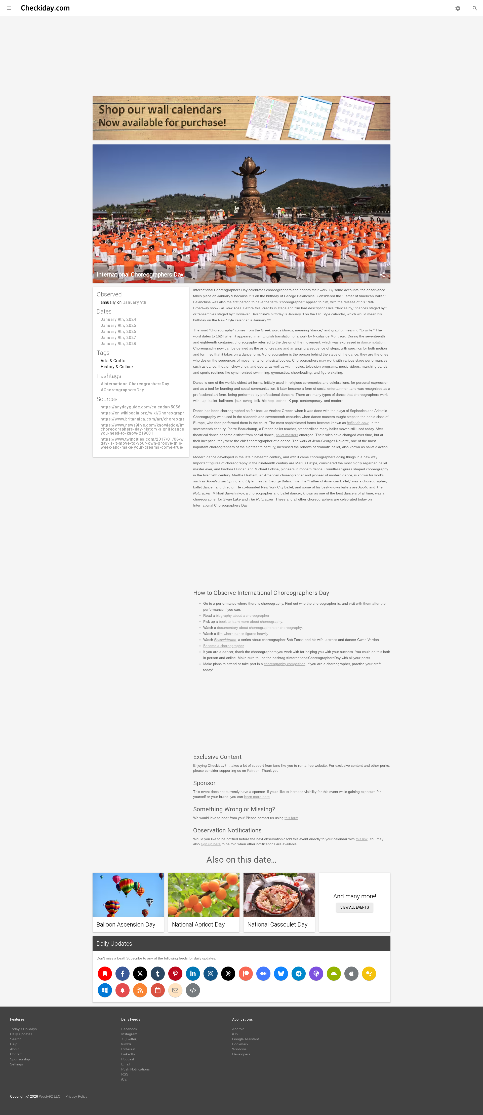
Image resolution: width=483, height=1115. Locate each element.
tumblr (126, 1044)
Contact (16, 1054)
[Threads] (228, 974)
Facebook (129, 1029)
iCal (124, 1079)
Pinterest (128, 1049)
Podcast (127, 1059)
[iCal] (158, 990)
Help (13, 1044)
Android (238, 1029)
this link (362, 839)
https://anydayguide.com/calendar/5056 (140, 407)
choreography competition (284, 664)
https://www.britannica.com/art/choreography (146, 419)
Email (125, 1064)
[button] (9, 8)
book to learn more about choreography (250, 622)
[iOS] (351, 974)
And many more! (354, 896)
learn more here (257, 797)
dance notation (373, 342)
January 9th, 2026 (118, 331)
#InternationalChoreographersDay (135, 383)
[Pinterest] (175, 974)
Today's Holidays (23, 1029)
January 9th (134, 302)
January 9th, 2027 (118, 337)
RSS (124, 1074)
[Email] (175, 990)
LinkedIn (128, 1054)
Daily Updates (114, 943)
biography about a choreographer (242, 615)
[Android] (334, 974)
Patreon (253, 770)
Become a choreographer (223, 646)
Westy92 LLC (49, 1096)
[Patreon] (246, 974)
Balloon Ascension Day (126, 924)
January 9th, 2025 (118, 325)
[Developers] (193, 990)
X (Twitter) (129, 1039)
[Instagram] (211, 974)
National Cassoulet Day (277, 924)
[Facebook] (122, 974)
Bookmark (240, 1044)
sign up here (211, 844)
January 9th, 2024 (118, 319)
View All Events (354, 907)
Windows (239, 1049)
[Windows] (105, 990)
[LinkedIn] (193, 974)
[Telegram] (299, 974)
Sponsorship (20, 1059)
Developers (241, 1054)
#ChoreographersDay (122, 390)
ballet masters (287, 435)
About (14, 1049)
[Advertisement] (241, 54)
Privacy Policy (76, 1096)
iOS (235, 1034)
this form (291, 818)
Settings (16, 1064)
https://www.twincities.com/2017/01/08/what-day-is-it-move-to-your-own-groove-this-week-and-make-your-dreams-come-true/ (146, 443)
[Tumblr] (158, 974)
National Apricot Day (198, 924)
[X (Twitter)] (140, 974)
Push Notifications (135, 1069)
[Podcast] (316, 974)
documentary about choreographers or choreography (259, 628)
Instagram (129, 1034)
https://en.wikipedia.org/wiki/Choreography (144, 413)
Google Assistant (245, 1039)
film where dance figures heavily (242, 634)
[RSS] (140, 990)
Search (15, 1039)
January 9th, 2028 (118, 343)
